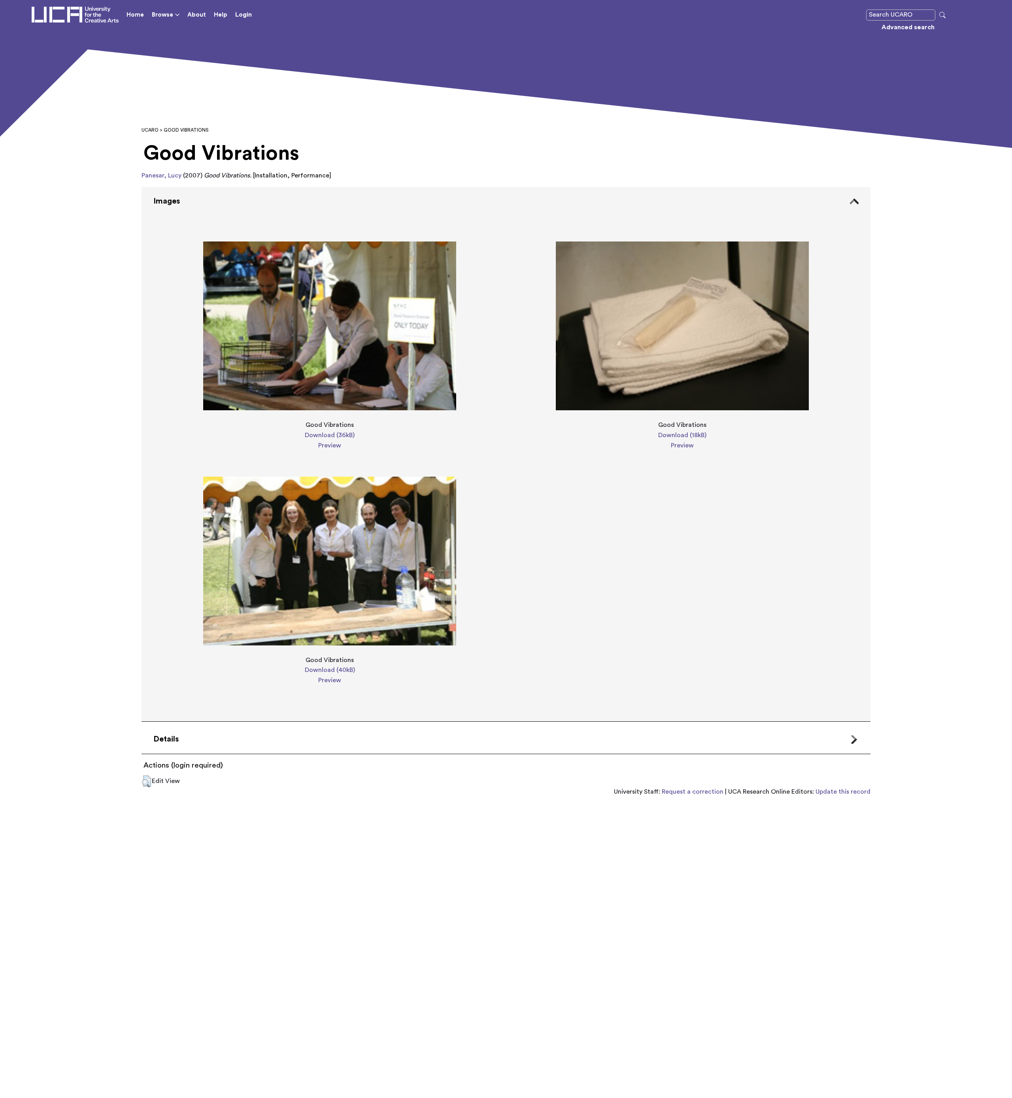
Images (166, 201)
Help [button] (220, 15)
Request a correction (692, 792)
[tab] (506, 454)
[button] (146, 781)
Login (243, 14)
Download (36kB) (330, 435)
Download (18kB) (682, 435)
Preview (329, 445)
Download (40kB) (330, 670)
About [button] (196, 15)
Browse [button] (162, 15)
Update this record (843, 792)
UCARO (150, 130)
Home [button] (135, 15)
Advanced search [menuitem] (908, 27)
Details (166, 739)
